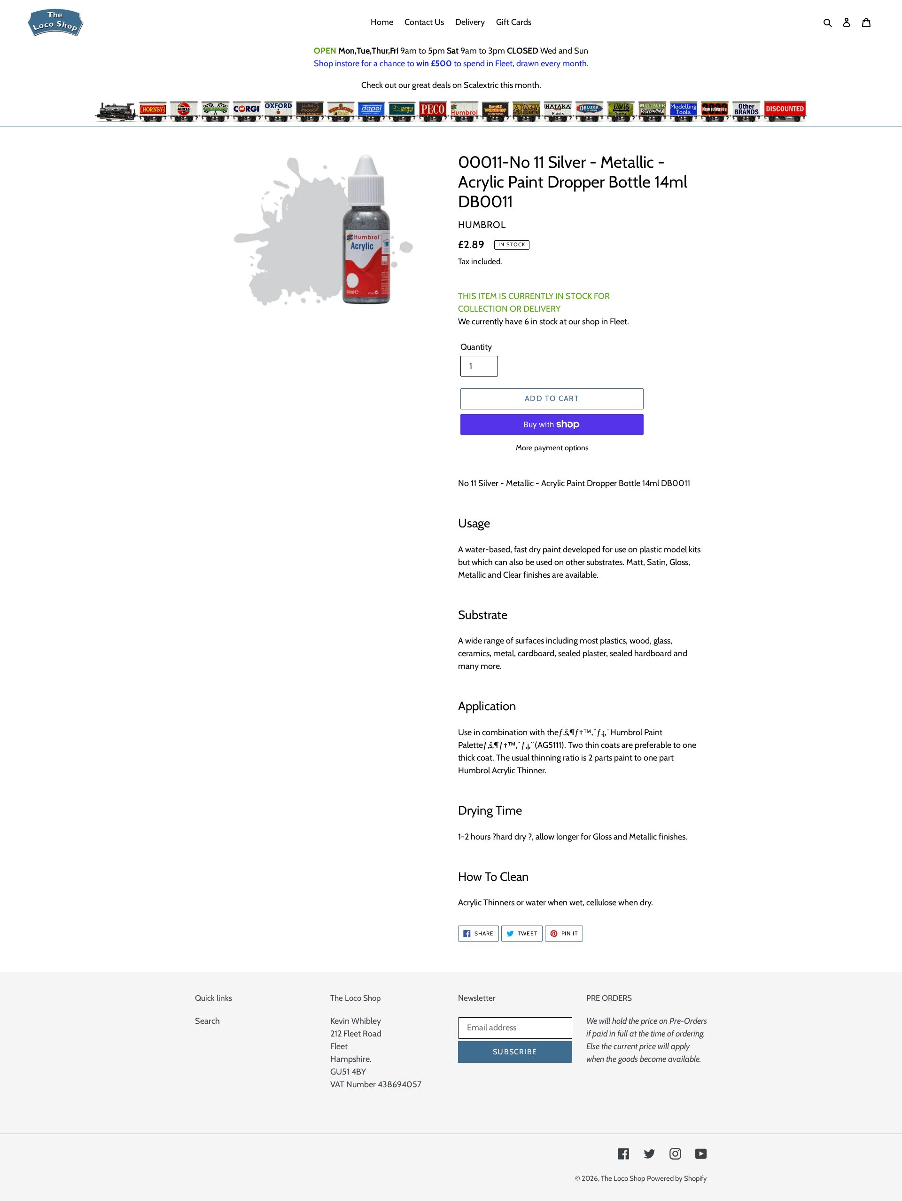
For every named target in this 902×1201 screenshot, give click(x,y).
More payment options (552, 447)
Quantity (476, 347)
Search (207, 1021)
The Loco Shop (623, 1178)
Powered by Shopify (677, 1178)
